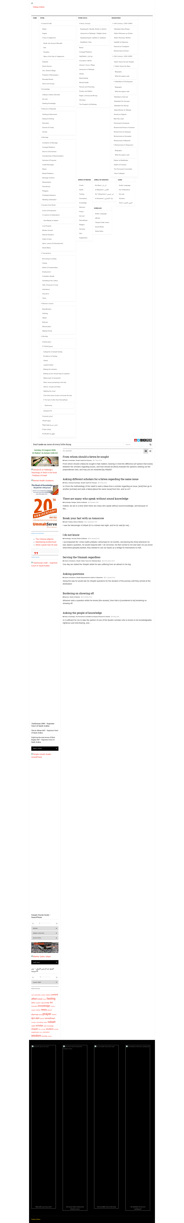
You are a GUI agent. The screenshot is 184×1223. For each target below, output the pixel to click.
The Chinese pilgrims (45, 539)
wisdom (36, 1035)
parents (49, 1010)
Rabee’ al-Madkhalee (121, 160)
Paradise (46, 52)
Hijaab (44, 318)
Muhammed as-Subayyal (122, 132)
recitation (33, 1022)
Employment (46, 272)
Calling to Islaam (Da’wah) (51, 94)
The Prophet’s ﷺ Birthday (88, 104)
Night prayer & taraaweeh (52, 378)
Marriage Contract (48, 178)
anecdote (37, 995)
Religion (82, 224)
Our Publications (124, 190)
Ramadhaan (83, 220)
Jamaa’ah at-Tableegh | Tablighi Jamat (93, 33)
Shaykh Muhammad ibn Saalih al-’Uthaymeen (89, 577)
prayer (46, 1014)
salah (33, 1026)
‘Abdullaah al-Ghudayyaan (124, 81)
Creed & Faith (47, 23)
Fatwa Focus (82, 18)
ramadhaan (50, 1018)
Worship (45, 336)
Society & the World (48, 205)
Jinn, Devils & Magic (49, 70)
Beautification (46, 309)
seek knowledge (48, 1026)
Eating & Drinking (48, 119)
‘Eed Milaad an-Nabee (50, 220)
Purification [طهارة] (48, 434)
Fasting (81, 194)
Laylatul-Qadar (48, 365)
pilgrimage (34, 1014)
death (40, 999)
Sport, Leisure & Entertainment (52, 243)
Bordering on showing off (78, 593)
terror (41, 1032)
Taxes (44, 298)
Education (45, 123)
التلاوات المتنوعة (37, 982)
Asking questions (73, 574)
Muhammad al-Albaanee (122, 140)
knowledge (44, 1006)
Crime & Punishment (49, 210)
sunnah (56, 1029)
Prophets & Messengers (50, 75)
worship (44, 1036)
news (44, 1009)
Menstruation (46, 326)
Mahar (44, 169)
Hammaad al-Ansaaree (121, 123)
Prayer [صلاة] (46, 429)
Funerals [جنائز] (47, 416)
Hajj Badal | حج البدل (86, 56)
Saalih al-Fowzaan (120, 164)
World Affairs (46, 248)
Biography (118, 72)
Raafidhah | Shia (85, 42)
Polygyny (45, 191)
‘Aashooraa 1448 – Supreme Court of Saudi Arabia (42, 724)
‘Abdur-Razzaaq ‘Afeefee (122, 38)
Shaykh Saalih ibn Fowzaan (84, 460)
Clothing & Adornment (49, 114)
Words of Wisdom (84, 180)
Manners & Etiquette (49, 109)
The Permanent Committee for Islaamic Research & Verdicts (93, 616)
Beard (81, 47)
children (47, 995)
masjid (33, 1010)
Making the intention (50, 369)
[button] (32, 923)
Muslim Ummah (47, 230)
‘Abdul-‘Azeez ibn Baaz (122, 66)
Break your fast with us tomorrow (83, 518)
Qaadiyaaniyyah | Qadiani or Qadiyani (93, 38)
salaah (52, 1021)
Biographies (116, 18)
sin (39, 1029)
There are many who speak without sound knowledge (95, 498)
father (33, 1003)
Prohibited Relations (49, 195)
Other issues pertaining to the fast (54, 382)
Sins (80, 233)
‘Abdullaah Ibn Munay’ (121, 105)
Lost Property (46, 226)
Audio (120, 180)
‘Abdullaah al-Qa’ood (121, 97)
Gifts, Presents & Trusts (50, 285)
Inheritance (46, 289)
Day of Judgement (49, 38)
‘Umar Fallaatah (119, 173)
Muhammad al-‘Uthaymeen (124, 145)
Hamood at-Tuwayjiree (121, 46)
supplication (35, 1032)
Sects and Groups (48, 84)
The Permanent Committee (123, 169)
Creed (81, 185)
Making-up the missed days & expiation (56, 373)
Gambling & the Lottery (50, 280)
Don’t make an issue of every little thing (52, 444)
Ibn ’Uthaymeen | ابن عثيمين (104, 194)
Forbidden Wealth (48, 276)
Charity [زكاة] (46, 342)
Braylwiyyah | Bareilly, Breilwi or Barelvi (93, 29)
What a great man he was (46, 545)
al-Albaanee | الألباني (102, 190)
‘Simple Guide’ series (102, 222)
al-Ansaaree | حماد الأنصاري (104, 198)
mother (38, 1010)
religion (45, 1022)
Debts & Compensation (50, 267)
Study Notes (99, 231)
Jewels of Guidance (101, 180)
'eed (32, 995)
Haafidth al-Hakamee (121, 42)
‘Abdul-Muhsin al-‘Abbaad (122, 110)
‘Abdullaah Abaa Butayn (122, 29)
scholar (39, 1025)
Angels (44, 33)
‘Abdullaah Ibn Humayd (121, 101)
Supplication (83, 238)
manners (53, 1006)
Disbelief (45, 62)
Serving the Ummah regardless (81, 557)
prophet (54, 1014)
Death (81, 190)
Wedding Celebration (49, 199)
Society (44, 132)
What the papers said (122, 76)
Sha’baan (82, 100)
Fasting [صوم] (48, 346)
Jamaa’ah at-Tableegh (86, 69)
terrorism (46, 1032)
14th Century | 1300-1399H (123, 23)
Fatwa (42, 18)
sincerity (43, 1029)
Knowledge (46, 89)
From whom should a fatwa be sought (86, 456)
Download (98, 208)
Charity (44, 263)
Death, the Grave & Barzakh (52, 43)
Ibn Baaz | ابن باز (100, 185)
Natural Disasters (48, 234)
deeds (44, 999)
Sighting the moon (49, 391)
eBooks (97, 218)
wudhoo (50, 1036)
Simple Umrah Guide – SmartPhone (41, 916)
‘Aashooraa (48, 405)
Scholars (122, 198)
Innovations (83, 198)
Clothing (45, 313)
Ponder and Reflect (85, 91)
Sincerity (82, 229)
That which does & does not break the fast (57, 395)
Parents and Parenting (86, 87)
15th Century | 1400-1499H (123, 56)
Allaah (44, 29)
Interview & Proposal (49, 160)
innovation (34, 1006)
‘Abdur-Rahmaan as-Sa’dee (123, 33)
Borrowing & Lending (49, 259)
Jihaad (81, 74)
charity (43, 995)
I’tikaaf (45, 360)
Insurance (45, 294)
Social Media (99, 227)
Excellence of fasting (50, 356)
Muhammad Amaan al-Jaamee (124, 127)
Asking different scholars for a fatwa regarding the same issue (100, 479)
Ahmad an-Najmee (120, 114)
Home (35, 18)
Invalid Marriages (48, 164)
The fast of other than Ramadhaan (56, 400)
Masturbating (83, 78)
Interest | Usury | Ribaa (87, 65)
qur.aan (35, 1018)
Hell (44, 47)
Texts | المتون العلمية (125, 203)
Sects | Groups (85, 23)
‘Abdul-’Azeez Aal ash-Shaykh (124, 62)
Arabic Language (124, 185)
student (49, 1029)
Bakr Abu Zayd (119, 119)
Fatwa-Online (35, 1219)
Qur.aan (45, 99)
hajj (42, 1003)
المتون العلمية (36, 962)
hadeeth (38, 1003)
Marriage (45, 137)
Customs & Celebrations (51, 215)
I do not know (71, 535)
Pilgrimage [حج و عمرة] (50, 425)
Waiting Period (47, 331)
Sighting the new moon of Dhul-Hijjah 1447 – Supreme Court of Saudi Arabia (43, 739)
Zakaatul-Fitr (47, 411)
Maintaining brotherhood (46, 542)
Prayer (81, 211)
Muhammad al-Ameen (121, 51)
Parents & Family (48, 127)
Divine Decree (47, 66)
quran (42, 1018)
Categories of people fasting (52, 352)
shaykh (34, 1029)
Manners (82, 207)
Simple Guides (37, 748)
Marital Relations (48, 173)
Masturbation (46, 182)
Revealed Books (47, 79)
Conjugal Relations (48, 147)
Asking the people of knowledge (82, 613)
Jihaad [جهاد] (46, 420)
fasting (51, 998)
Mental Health (84, 82)
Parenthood (46, 186)
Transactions (46, 253)
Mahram (45, 322)
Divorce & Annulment (49, 151)
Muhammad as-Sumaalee (122, 136)
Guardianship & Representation (52, 156)
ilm (51, 1002)
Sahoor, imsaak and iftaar (52, 387)
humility (46, 1003)
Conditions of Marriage (50, 143)
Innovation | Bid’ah (85, 60)
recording (40, 1022)
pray (40, 1014)
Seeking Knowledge (49, 103)
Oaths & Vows (47, 239)
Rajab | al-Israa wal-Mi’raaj (88, 95)
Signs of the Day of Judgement (53, 56)
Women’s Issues (47, 303)
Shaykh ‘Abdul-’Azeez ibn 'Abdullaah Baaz (88, 561)
